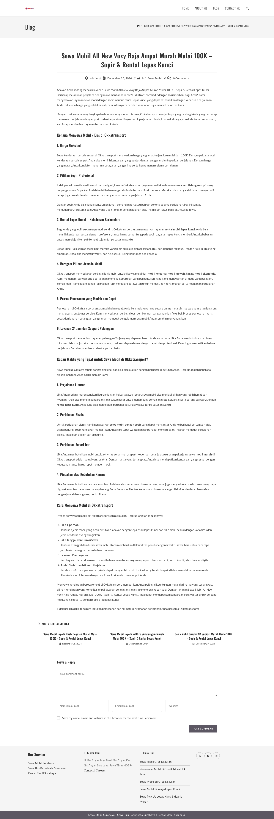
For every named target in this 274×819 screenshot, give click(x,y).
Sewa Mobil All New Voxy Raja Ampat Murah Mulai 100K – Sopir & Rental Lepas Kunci (210, 25)
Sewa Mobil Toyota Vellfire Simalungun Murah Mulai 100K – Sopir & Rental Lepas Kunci (137, 636)
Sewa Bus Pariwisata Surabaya (47, 768)
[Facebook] (208, 755)
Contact (89, 770)
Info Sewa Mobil (152, 78)
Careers (101, 770)
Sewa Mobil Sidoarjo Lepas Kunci (160, 789)
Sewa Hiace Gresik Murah (155, 761)
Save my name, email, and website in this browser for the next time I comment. (109, 718)
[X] (199, 755)
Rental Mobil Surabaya (42, 773)
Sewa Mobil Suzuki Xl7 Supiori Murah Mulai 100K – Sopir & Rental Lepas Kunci (203, 636)
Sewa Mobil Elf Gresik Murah (157, 781)
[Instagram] (216, 755)
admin (94, 78)
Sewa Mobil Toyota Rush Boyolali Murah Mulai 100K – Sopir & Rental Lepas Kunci (70, 636)
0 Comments (181, 78)
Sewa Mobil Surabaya (41, 763)
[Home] (138, 25)
